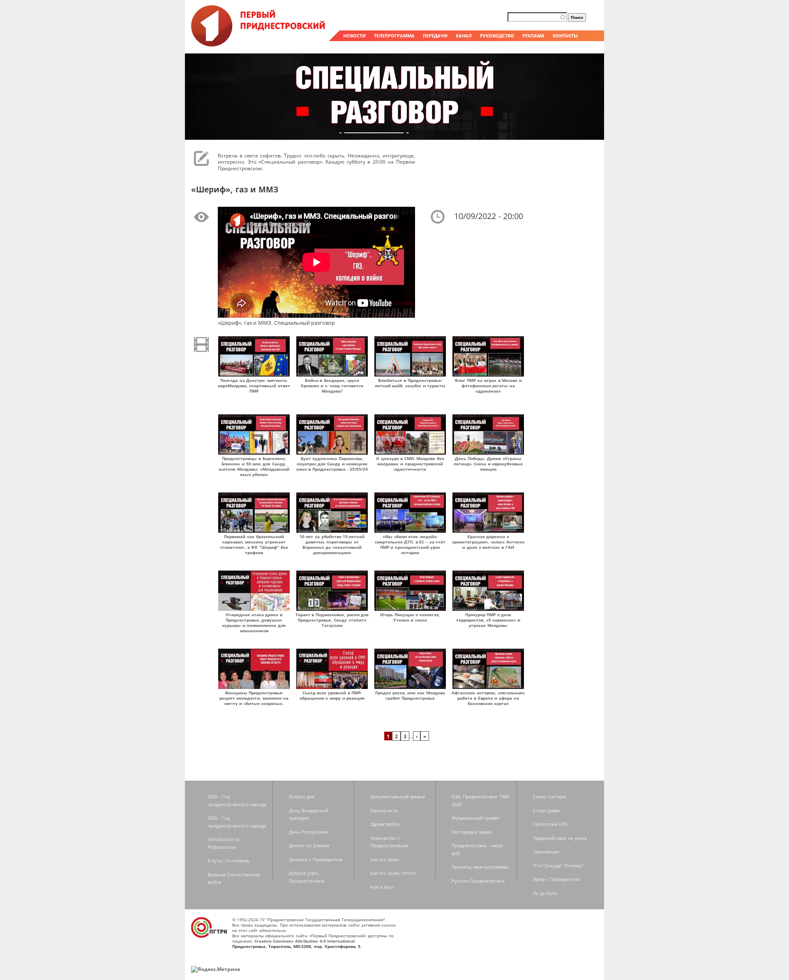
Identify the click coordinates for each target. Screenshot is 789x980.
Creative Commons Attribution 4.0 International (304, 941)
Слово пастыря (549, 796)
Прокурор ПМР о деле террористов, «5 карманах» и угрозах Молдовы (488, 620)
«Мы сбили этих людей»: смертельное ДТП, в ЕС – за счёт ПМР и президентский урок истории (410, 544)
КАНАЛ (464, 35)
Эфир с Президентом (556, 879)
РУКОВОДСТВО (497, 35)
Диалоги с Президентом (315, 859)
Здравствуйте (384, 824)
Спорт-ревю (546, 810)
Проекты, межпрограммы (480, 867)
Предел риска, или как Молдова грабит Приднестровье (410, 695)
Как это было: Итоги (392, 873)
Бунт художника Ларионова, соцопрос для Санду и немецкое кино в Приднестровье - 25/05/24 (332, 463)
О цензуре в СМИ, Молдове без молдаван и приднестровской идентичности (410, 463)
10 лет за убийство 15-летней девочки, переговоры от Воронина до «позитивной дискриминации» (332, 544)
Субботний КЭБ (550, 824)
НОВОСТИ (354, 35)
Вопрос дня (302, 796)
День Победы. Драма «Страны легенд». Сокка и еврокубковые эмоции (488, 463)
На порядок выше (471, 832)
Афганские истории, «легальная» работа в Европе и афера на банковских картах (488, 698)
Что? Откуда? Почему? (558, 865)
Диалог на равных (309, 845)
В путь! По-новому (228, 861)
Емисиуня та (384, 810)
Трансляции (546, 851)
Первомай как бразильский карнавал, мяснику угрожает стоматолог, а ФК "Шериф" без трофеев (254, 544)
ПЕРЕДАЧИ (435, 35)
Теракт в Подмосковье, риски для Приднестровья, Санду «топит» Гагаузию (332, 620)
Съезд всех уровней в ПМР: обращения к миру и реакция (332, 695)
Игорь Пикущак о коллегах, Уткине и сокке (410, 617)
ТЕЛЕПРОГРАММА (394, 35)
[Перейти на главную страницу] (259, 44)
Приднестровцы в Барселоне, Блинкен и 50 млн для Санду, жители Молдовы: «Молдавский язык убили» (254, 466)
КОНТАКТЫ (565, 35)
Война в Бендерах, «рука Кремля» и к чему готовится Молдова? (332, 385)
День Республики (308, 832)
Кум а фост (382, 887)
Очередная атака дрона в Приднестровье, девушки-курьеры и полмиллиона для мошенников (254, 622)
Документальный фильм (397, 796)
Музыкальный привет (476, 818)
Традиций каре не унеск (560, 838)
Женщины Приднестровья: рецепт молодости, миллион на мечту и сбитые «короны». (254, 698)
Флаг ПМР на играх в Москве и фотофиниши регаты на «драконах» (488, 385)
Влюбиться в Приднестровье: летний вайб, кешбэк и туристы (410, 382)
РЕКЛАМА (533, 35)
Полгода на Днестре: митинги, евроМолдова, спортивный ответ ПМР (254, 385)
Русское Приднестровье (478, 881)
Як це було (545, 893)
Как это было (384, 859)
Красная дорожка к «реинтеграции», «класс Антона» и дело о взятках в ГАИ (488, 542)
